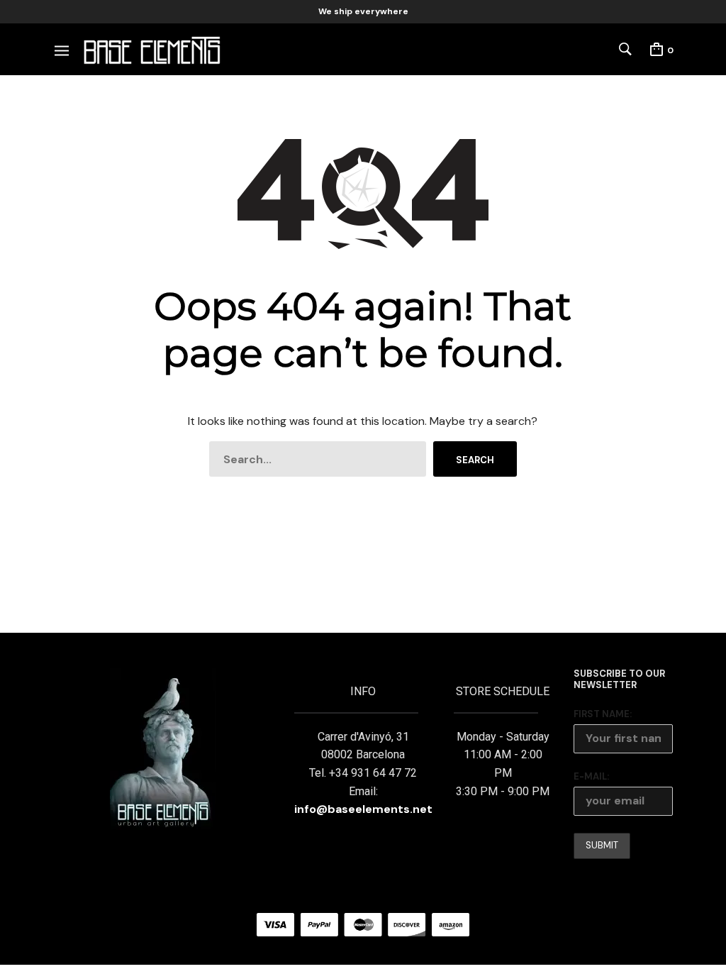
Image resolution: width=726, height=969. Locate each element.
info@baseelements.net (363, 809)
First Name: (603, 714)
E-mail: (591, 776)
